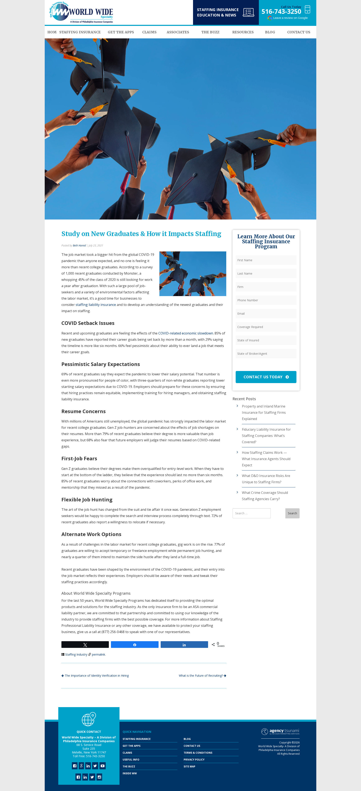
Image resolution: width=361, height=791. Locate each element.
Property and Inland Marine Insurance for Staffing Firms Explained (264, 412)
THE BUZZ (129, 766)
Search (292, 513)
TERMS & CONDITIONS (198, 752)
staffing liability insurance (96, 304)
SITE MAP (189, 766)
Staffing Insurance (137, 739)
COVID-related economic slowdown (185, 333)
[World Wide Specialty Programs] (81, 12)
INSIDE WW (130, 773)
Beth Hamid (79, 245)
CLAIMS (127, 752)
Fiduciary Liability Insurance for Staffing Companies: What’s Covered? (266, 435)
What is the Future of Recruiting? (201, 675)
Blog (187, 739)
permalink (98, 654)
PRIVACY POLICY (194, 759)
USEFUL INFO (131, 759)
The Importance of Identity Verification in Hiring (96, 675)
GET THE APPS (131, 746)
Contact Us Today (263, 376)
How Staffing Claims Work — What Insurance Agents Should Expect (266, 458)
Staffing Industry (76, 654)
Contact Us (192, 746)
